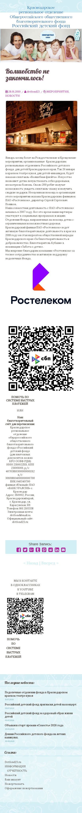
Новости (10, 775)
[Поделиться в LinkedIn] (57, 550)
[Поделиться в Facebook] (19, 550)
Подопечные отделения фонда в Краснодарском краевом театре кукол (36, 694)
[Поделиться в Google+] (31, 550)
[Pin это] (44, 550)
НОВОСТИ (12, 96)
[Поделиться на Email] (63, 550)
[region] (41, 45)
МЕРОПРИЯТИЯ (58, 91)
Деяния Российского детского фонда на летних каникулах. (35, 735)
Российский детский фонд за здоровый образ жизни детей (39, 715)
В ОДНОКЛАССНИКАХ (25, 585)
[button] (41, 45)
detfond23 (33, 91)
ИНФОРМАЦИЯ (15, 766)
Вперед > (50, 562)
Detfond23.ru (13, 762)
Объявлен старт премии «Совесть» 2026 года (34, 725)
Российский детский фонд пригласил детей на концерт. (41, 704)
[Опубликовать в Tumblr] (38, 550)
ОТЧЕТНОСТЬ (17, 770)
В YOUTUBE (25, 589)
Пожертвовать (14, 784)
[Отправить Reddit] (50, 550)
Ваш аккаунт (13, 779)
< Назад (30, 562)
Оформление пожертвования (24, 788)
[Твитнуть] (25, 550)
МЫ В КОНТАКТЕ (25, 580)
